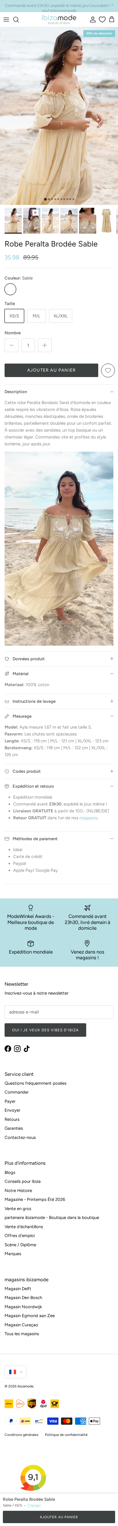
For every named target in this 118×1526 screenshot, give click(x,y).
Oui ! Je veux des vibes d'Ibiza (45, 1030)
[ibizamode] (59, 19)
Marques (13, 1253)
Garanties (14, 1128)
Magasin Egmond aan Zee (30, 1315)
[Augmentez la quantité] (45, 345)
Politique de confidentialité (66, 1435)
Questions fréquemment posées (35, 1083)
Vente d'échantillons (24, 1226)
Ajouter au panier (51, 370)
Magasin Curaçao (21, 1324)
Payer (10, 1101)
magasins (88, 817)
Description (16, 391)
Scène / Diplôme (20, 1244)
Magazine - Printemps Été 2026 (35, 1199)
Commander (17, 1092)
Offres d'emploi (20, 1235)
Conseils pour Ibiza (23, 1181)
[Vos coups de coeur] (101, 19)
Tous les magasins (22, 1333)
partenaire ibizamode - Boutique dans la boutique (52, 1217)
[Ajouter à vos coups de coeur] (108, 370)
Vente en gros (18, 1208)
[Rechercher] (19, 19)
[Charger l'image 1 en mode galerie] (59, 116)
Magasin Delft (18, 1288)
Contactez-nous (20, 1137)
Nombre (13, 332)
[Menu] (6, 19)
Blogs (10, 1172)
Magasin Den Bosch (23, 1297)
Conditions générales (21, 1435)
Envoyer (12, 1110)
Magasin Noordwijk (23, 1306)
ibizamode (25, 1386)
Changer (34, 1505)
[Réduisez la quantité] (11, 345)
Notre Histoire (18, 1190)
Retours (12, 1119)
